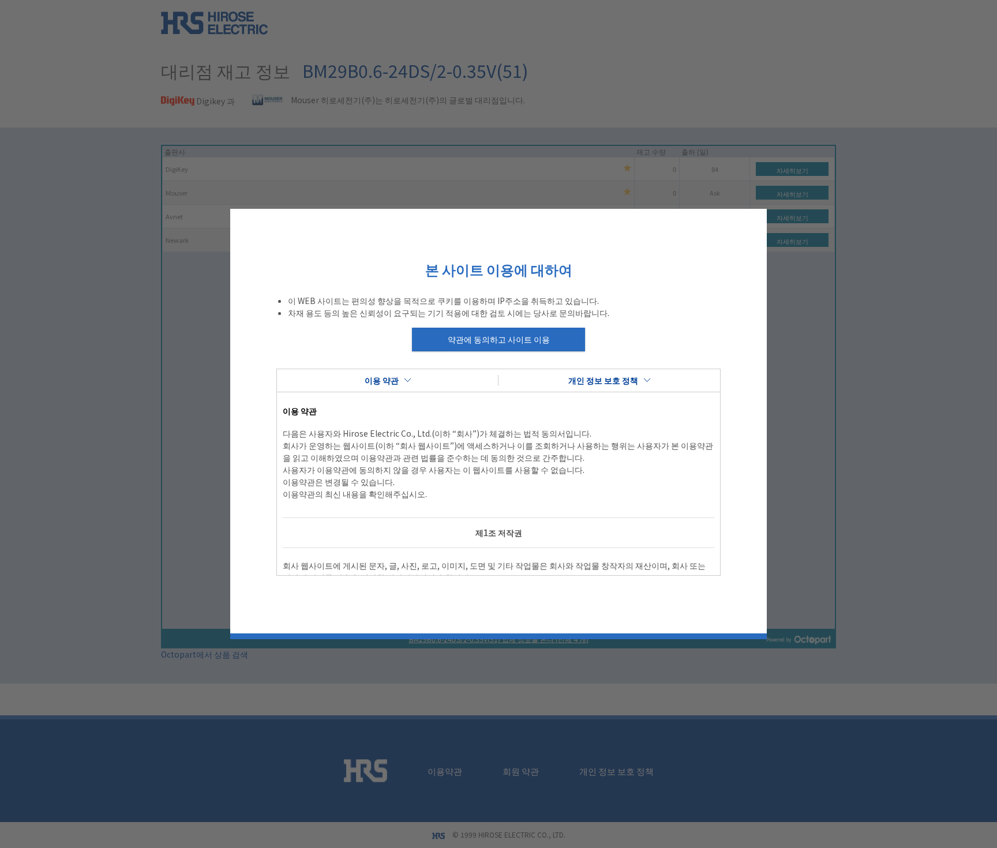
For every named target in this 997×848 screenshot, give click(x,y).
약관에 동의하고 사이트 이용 (499, 339)
